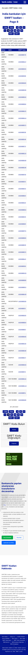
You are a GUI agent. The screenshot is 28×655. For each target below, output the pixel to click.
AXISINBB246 (22, 167)
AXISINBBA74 (22, 111)
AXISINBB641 (22, 195)
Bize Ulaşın (22, 638)
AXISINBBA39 (22, 294)
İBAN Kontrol (6, 642)
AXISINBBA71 (22, 358)
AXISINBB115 (22, 372)
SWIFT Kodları (13, 8)
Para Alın (19, 537)
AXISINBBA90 (22, 160)
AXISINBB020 (22, 97)
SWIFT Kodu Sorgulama (19, 640)
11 (18, 30)
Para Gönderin (7, 537)
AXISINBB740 (22, 174)
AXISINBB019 (22, 245)
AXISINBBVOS (22, 273)
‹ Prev (11, 27)
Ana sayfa (5, 8)
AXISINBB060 (22, 280)
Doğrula (14, 443)
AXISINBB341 (22, 203)
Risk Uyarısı (15, 638)
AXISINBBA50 (22, 365)
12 (21, 30)
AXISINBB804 (22, 322)
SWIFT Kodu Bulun (6, 640)
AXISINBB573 (22, 125)
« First (5, 27)
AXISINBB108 (22, 132)
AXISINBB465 (22, 83)
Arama (14, 429)
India (20, 8)
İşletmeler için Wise (9, 542)
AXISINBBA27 (22, 62)
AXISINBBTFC (22, 231)
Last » (17, 33)
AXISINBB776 (22, 55)
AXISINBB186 (22, 76)
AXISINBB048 (22, 350)
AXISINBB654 (22, 210)
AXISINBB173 (22, 146)
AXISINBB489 (22, 400)
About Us (12, 636)
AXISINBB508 (22, 90)
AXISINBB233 (22, 153)
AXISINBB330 (22, 343)
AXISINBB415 (22, 217)
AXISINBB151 (22, 308)
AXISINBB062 (22, 104)
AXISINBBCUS (22, 386)
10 (15, 30)
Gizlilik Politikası (21, 636)
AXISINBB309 (22, 301)
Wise (4, 505)
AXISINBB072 (22, 252)
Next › (11, 33)
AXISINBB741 (22, 181)
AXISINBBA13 (22, 188)
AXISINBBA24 (22, 118)
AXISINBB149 (22, 139)
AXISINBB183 (22, 266)
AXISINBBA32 (22, 379)
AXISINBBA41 (22, 259)
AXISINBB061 (22, 224)
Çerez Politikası (5, 638)
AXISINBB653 (22, 287)
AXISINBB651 (22, 329)
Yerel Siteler (5, 636)
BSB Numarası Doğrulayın (18, 642)
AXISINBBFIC (22, 393)
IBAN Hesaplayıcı (14, 644)
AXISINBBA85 (22, 336)
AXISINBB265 (22, 315)
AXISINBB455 (22, 69)
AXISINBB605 (22, 238)
